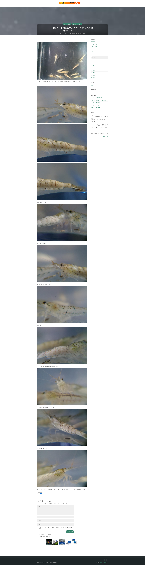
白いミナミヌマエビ (77, 24)
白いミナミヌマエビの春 (96, 105)
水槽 (92, 51)
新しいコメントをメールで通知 (45, 534)
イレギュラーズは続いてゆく (96, 102)
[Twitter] (104, 560)
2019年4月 (93, 65)
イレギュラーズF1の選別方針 (96, 97)
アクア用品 (93, 41)
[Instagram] (106, 560)
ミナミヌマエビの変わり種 (96, 107)
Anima (101, 562)
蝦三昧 (92, 85)
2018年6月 (93, 75)
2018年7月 (93, 72)
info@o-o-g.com (105, 136)
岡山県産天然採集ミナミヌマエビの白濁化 (99, 100)
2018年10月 (93, 70)
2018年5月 (93, 77)
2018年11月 (93, 67)
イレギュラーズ (95, 46)
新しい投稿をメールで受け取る (45, 536)
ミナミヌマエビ (67, 24)
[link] (106, 1)
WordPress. (106, 562)
